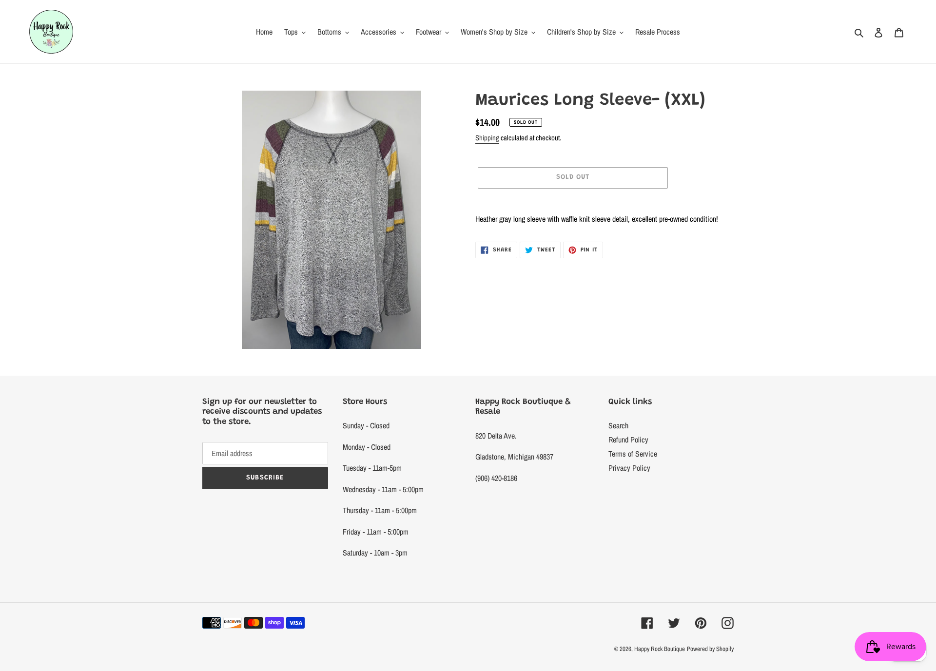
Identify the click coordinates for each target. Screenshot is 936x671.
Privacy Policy (629, 467)
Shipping (487, 138)
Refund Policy (628, 439)
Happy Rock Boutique (659, 649)
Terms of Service (632, 453)
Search (618, 425)
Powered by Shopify (710, 649)
